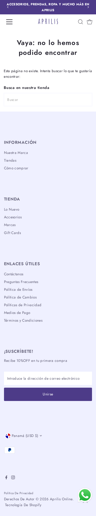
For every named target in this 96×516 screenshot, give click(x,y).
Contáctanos (13, 274)
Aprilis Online (61, 499)
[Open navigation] (13, 21)
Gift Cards (12, 232)
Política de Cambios (20, 297)
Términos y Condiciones (23, 320)
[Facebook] (6, 478)
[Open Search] (80, 21)
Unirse (48, 394)
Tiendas (10, 160)
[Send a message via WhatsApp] (85, 495)
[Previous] (8, 7)
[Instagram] (13, 478)
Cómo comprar (16, 168)
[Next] (88, 7)
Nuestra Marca (16, 152)
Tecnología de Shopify (23, 504)
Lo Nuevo (11, 209)
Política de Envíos (18, 289)
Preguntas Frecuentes (21, 281)
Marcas (10, 224)
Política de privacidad (18, 493)
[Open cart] (89, 21)
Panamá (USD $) (25, 435)
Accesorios (13, 217)
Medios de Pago (17, 312)
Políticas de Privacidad (23, 305)
